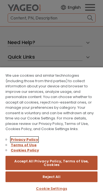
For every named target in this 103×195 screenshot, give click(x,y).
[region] (51, 131)
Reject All (51, 176)
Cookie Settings (51, 188)
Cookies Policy (25, 150)
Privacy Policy (24, 139)
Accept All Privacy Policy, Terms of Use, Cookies (51, 163)
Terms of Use (24, 145)
